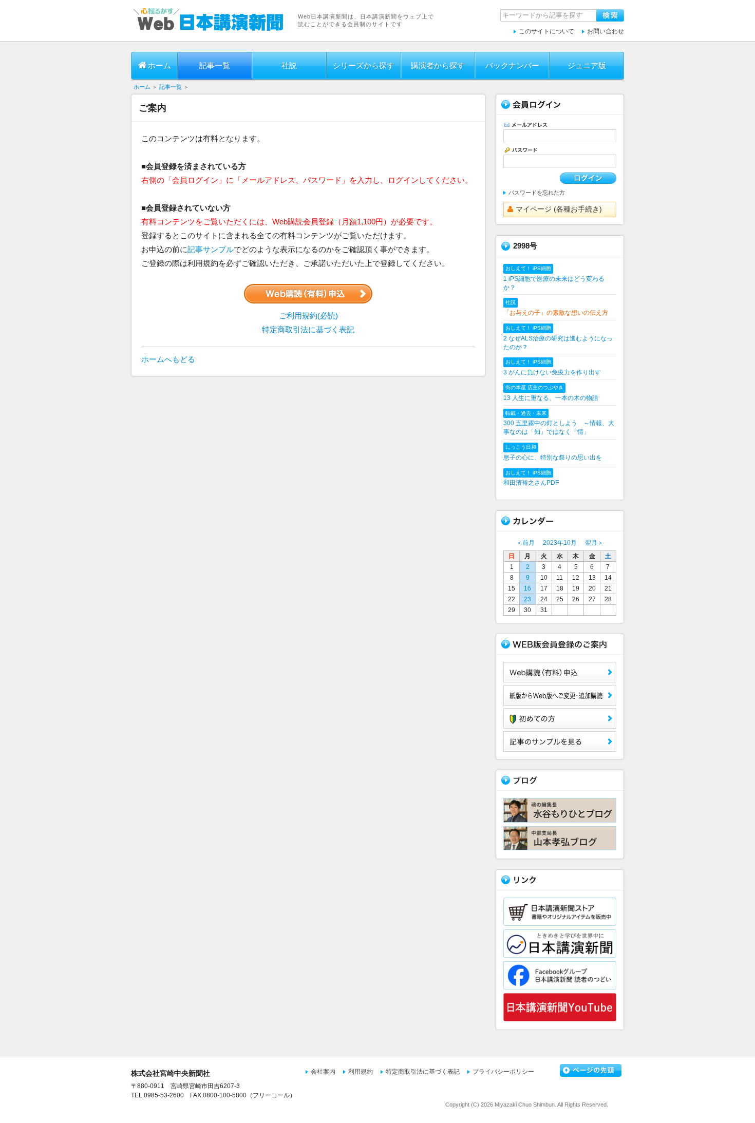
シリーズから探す (363, 65)
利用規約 (360, 1071)
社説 (289, 65)
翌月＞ (594, 542)
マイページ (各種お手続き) (559, 209)
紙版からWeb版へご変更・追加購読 (559, 695)
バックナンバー (512, 65)
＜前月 (525, 542)
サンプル (559, 741)
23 (527, 599)
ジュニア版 (587, 65)
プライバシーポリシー (503, 1071)
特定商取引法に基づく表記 (308, 329)
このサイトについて (546, 31)
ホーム (159, 65)
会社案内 (323, 1071)
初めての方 (559, 718)
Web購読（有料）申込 (559, 672)
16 (527, 588)
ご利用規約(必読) (308, 315)
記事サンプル (210, 249)
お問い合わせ (605, 31)
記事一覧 (214, 65)
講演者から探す (438, 65)
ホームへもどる (168, 359)
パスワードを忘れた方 (536, 192)
